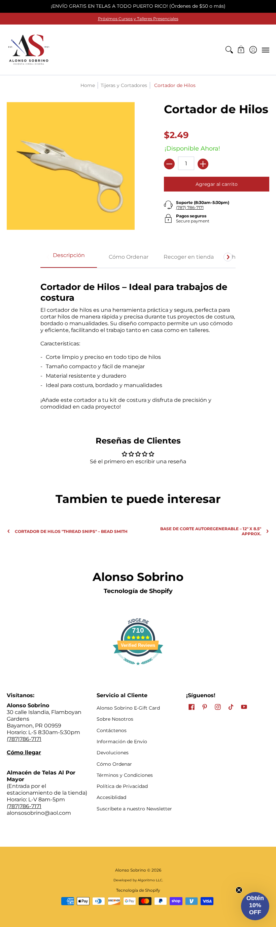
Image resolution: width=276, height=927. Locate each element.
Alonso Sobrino (130, 870)
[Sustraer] (169, 164)
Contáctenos (112, 730)
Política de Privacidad (122, 786)
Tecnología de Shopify (138, 591)
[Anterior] (48, 257)
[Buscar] (229, 50)
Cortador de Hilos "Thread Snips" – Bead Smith (71, 531)
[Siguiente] (228, 257)
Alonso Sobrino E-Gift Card (128, 708)
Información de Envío (122, 742)
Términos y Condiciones (125, 775)
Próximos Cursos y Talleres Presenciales (138, 18)
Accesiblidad (111, 797)
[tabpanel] (138, 342)
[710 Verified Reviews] (138, 668)
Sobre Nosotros (115, 719)
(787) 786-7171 (190, 207)
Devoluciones (113, 753)
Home (87, 85)
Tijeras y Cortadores (124, 85)
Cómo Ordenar (114, 764)
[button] (241, 50)
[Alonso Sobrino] (28, 50)
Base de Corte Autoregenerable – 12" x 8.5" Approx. (210, 531)
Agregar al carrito (217, 184)
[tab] (68, 257)
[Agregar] (203, 164)
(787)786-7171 (24, 739)
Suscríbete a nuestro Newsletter (134, 809)
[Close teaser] (239, 890)
